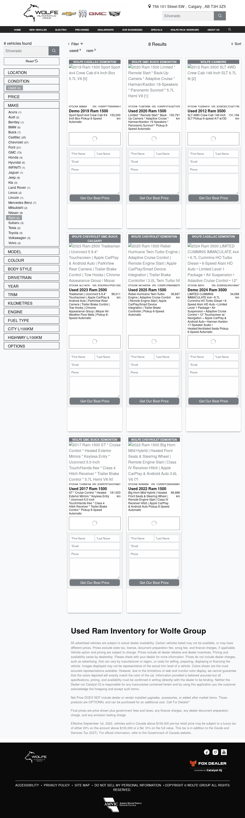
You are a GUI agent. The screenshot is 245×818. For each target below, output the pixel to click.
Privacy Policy (57, 785)
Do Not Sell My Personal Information (128, 785)
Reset (30, 61)
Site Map (83, 785)
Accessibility (27, 785)
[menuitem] (32, 87)
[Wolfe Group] (74, 12)
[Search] (220, 15)
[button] (17, 29)
